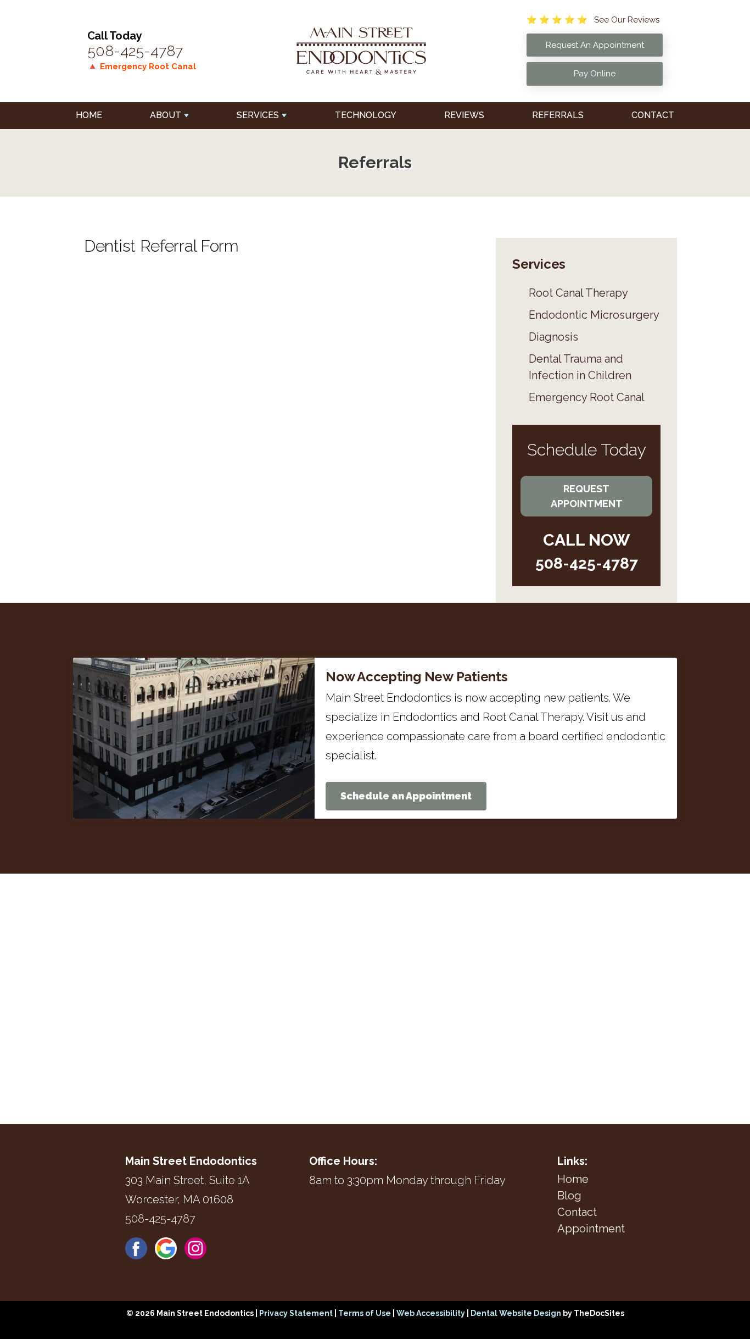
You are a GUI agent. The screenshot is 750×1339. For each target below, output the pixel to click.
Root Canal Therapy (578, 292)
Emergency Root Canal (587, 397)
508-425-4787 (135, 50)
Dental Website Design (516, 1313)
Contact (652, 115)
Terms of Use (364, 1313)
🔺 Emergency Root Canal (141, 66)
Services (258, 115)
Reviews (464, 115)
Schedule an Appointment (406, 796)
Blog (569, 1195)
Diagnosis (553, 336)
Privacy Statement (296, 1313)
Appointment (591, 1228)
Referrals (558, 115)
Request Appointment (587, 496)
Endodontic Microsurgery (594, 314)
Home (89, 115)
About (165, 115)
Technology (365, 115)
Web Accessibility (430, 1313)
